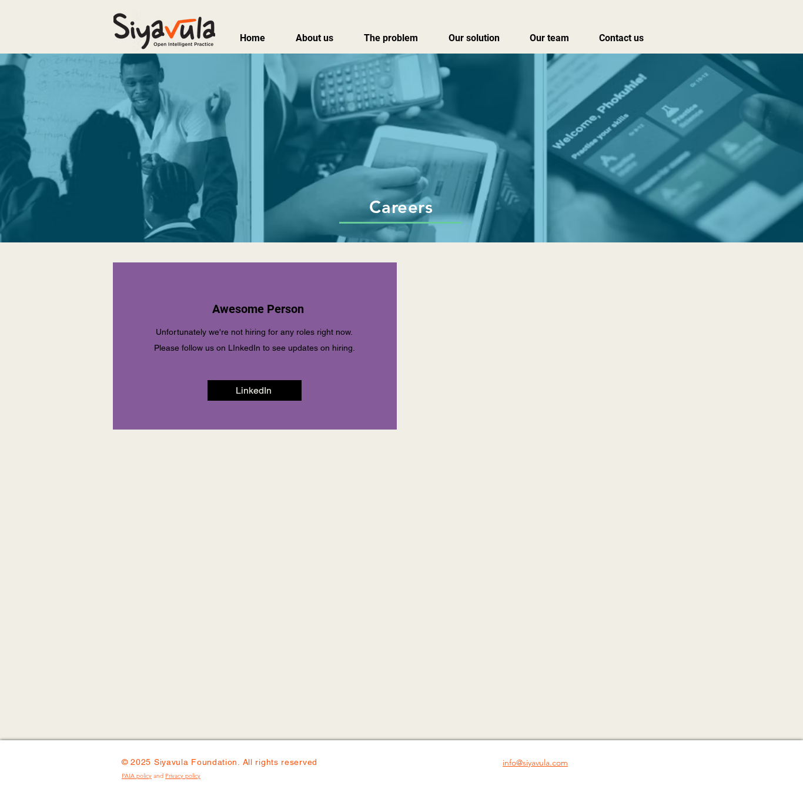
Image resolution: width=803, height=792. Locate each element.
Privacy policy (182, 776)
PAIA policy (137, 776)
